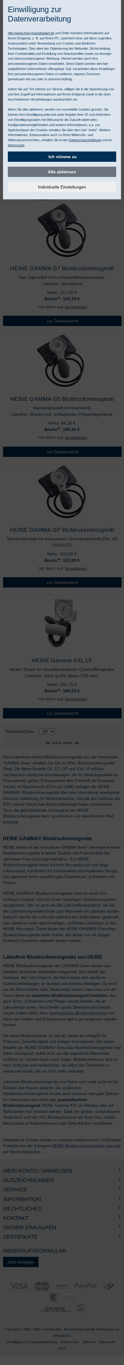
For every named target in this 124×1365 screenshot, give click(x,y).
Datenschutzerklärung (85, 140)
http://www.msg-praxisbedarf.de (31, 33)
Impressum (16, 145)
